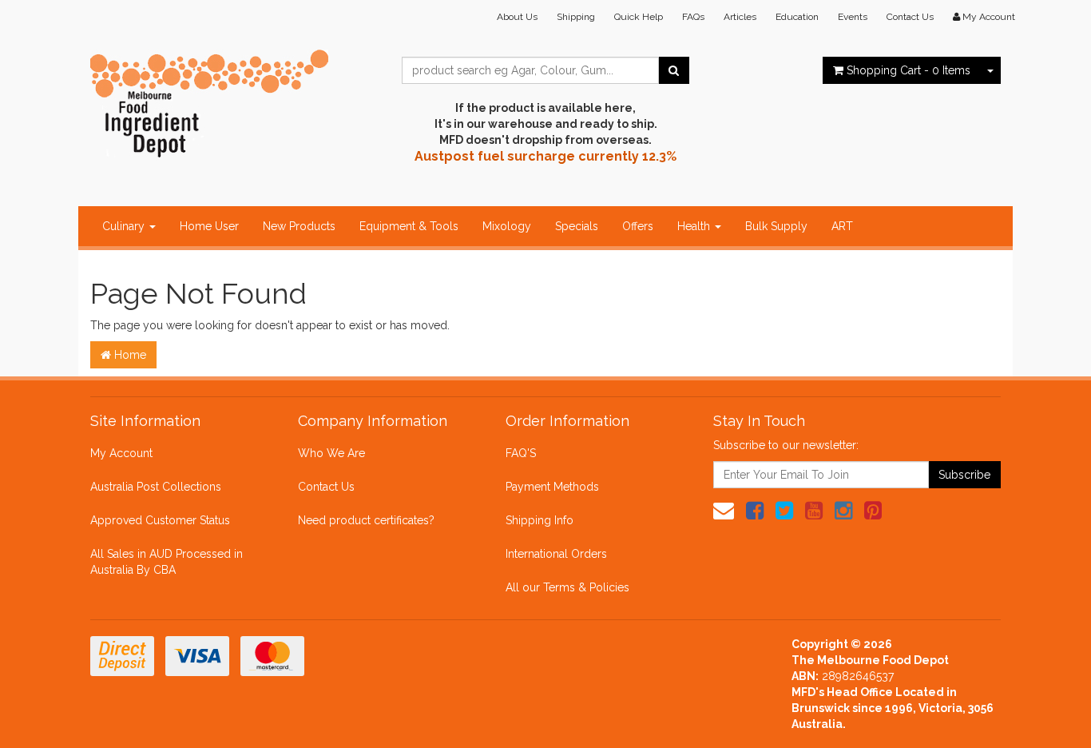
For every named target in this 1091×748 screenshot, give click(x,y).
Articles (740, 16)
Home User (209, 226)
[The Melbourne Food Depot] (210, 100)
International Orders (556, 553)
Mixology (506, 226)
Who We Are (331, 453)
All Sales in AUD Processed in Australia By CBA (166, 561)
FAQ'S (521, 453)
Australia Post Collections (155, 486)
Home (128, 354)
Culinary (125, 226)
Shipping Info (539, 520)
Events (852, 16)
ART (842, 226)
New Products (299, 226)
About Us (517, 16)
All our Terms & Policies (567, 587)
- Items (908, 70)
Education (797, 16)
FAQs (693, 16)
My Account (121, 453)
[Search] (673, 70)
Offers (637, 226)
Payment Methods (552, 486)
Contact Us (910, 16)
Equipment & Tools (408, 226)
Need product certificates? (366, 520)
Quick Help (638, 16)
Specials (576, 226)
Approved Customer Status (160, 520)
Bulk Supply (776, 226)
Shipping (576, 16)
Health (695, 226)
